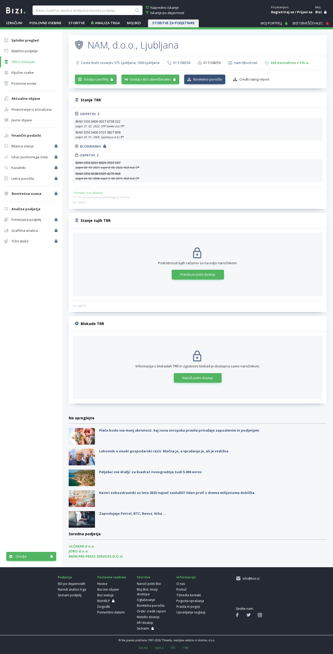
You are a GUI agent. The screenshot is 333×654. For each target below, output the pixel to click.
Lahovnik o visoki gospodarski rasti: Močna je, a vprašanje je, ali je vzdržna (163, 451)
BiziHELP (103, 601)
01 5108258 (181, 62)
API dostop (145, 622)
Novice (102, 584)
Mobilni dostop (148, 617)
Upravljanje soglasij (190, 612)
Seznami (143, 628)
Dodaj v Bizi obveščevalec (150, 79)
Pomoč (181, 589)
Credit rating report (254, 79)
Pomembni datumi (111, 612)
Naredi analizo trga (72, 589)
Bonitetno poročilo (207, 79)
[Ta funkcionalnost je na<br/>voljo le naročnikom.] (56, 146)
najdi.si (159, 648)
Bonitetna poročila (150, 605)
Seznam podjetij (69, 595)
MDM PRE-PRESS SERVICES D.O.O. (96, 556)
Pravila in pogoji (188, 606)
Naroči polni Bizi (149, 584)
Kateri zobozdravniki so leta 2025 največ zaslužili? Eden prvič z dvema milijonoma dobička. (177, 492)
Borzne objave (108, 589)
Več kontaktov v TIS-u (290, 62)
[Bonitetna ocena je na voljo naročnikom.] (79, 44)
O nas (180, 584)
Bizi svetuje (105, 595)
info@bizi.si (250, 578)
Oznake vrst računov (88, 193)
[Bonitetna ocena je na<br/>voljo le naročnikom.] (56, 193)
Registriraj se (282, 12)
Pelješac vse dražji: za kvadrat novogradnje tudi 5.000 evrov (150, 472)
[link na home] (15, 10)
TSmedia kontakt (188, 595)
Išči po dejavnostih (71, 584)
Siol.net (143, 648)
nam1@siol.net (245, 62)
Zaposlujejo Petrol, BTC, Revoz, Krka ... (132, 513)
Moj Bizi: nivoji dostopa (147, 591)
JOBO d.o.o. (79, 551)
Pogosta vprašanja (190, 601)
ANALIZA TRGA (107, 23)
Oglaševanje (146, 600)
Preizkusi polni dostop (197, 274)
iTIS (173, 648)
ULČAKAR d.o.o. (82, 546)
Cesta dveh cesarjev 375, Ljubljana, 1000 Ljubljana (120, 62)
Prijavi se (304, 12)
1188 (185, 648)
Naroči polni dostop (197, 377)
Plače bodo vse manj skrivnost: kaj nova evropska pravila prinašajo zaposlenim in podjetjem (179, 430)
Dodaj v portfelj (96, 79)
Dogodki (103, 606)
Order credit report (151, 611)
